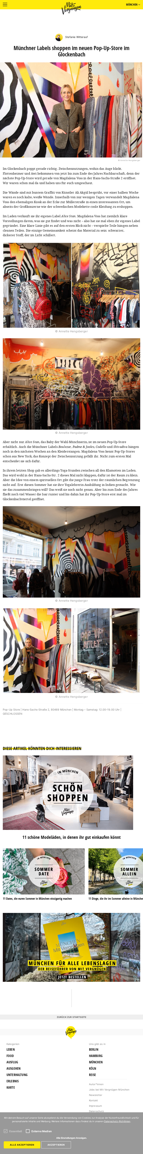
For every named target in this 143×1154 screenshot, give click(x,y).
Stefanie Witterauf (76, 37)
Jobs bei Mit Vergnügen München (109, 1089)
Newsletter (95, 1094)
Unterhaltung (17, 1075)
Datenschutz (96, 1111)
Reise (92, 1075)
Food (10, 1056)
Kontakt (93, 1100)
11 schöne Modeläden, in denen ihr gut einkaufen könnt (71, 837)
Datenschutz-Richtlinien (117, 1121)
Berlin (93, 1050)
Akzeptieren (56, 1144)
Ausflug (12, 1062)
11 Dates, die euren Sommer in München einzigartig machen (37, 899)
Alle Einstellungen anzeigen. (71, 1138)
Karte (11, 1087)
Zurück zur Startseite (71, 1017)
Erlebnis (13, 1081)
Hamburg (96, 1056)
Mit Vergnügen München (71, 8)
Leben (11, 1050)
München (96, 1062)
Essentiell (15, 1131)
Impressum (95, 1105)
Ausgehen (13, 1069)
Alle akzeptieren (22, 1144)
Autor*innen (96, 1084)
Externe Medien (41, 1131)
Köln (92, 1069)
